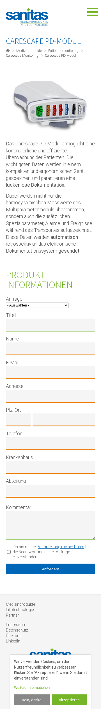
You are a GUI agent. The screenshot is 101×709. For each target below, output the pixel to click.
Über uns (14, 635)
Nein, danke (32, 699)
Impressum (16, 624)
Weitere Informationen (32, 687)
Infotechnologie (20, 609)
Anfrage (14, 299)
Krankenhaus (19, 457)
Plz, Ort (13, 410)
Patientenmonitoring (63, 51)
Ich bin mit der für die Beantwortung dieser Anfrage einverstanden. (51, 552)
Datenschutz (17, 630)
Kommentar (18, 507)
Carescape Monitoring (22, 56)
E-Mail (12, 362)
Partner (12, 615)
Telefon (14, 433)
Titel (11, 315)
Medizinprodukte (29, 51)
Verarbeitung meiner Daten (61, 547)
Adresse (15, 386)
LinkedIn (13, 641)
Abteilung (16, 481)
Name (12, 339)
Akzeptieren (69, 699)
